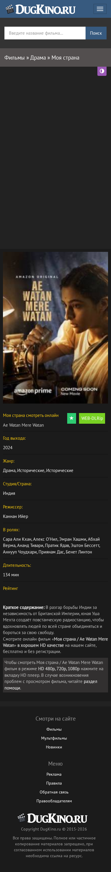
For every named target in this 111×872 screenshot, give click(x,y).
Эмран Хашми (72, 539)
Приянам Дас (51, 552)
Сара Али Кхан (17, 539)
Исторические (30, 470)
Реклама (54, 774)
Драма (9, 470)
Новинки (54, 747)
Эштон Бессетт (85, 545)
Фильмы (54, 729)
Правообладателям (54, 801)
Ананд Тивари (30, 545)
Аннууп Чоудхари (20, 552)
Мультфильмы (54, 738)
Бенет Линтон (79, 552)
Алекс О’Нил (45, 539)
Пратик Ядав (57, 545)
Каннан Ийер (15, 516)
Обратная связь (54, 792)
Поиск (96, 33)
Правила (54, 783)
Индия (9, 493)
